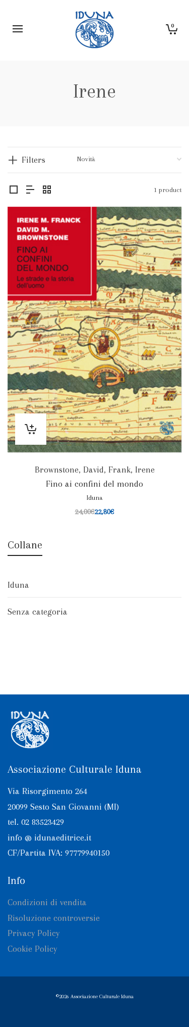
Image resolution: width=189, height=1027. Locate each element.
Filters (33, 160)
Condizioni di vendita (47, 902)
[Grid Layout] (47, 190)
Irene (145, 469)
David (93, 469)
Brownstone (57, 469)
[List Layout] (30, 190)
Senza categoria (38, 611)
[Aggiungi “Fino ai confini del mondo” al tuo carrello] (30, 429)
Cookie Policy (32, 949)
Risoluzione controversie (54, 918)
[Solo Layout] (14, 190)
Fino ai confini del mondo (94, 484)
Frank (119, 469)
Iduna (95, 497)
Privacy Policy (33, 933)
